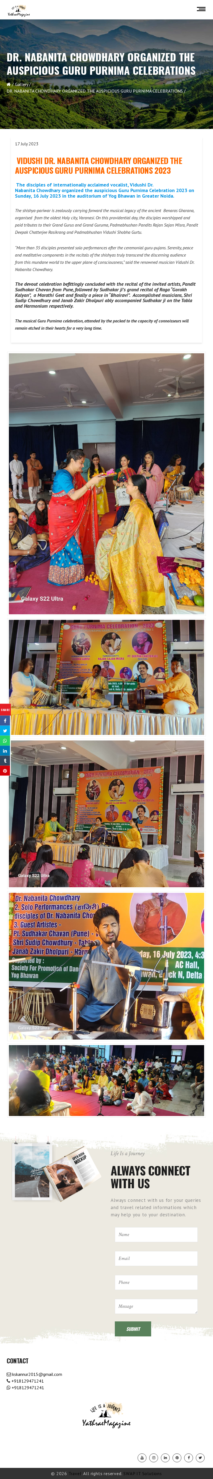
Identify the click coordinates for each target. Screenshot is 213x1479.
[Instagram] (153, 1457)
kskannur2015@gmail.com (36, 1374)
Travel (75, 1473)
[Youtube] (142, 1457)
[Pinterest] (177, 1457)
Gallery (21, 84)
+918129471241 (27, 1381)
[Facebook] (188, 1457)
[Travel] (18, 11)
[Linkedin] (165, 1457)
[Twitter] (200, 1457)
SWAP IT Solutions (142, 1473)
